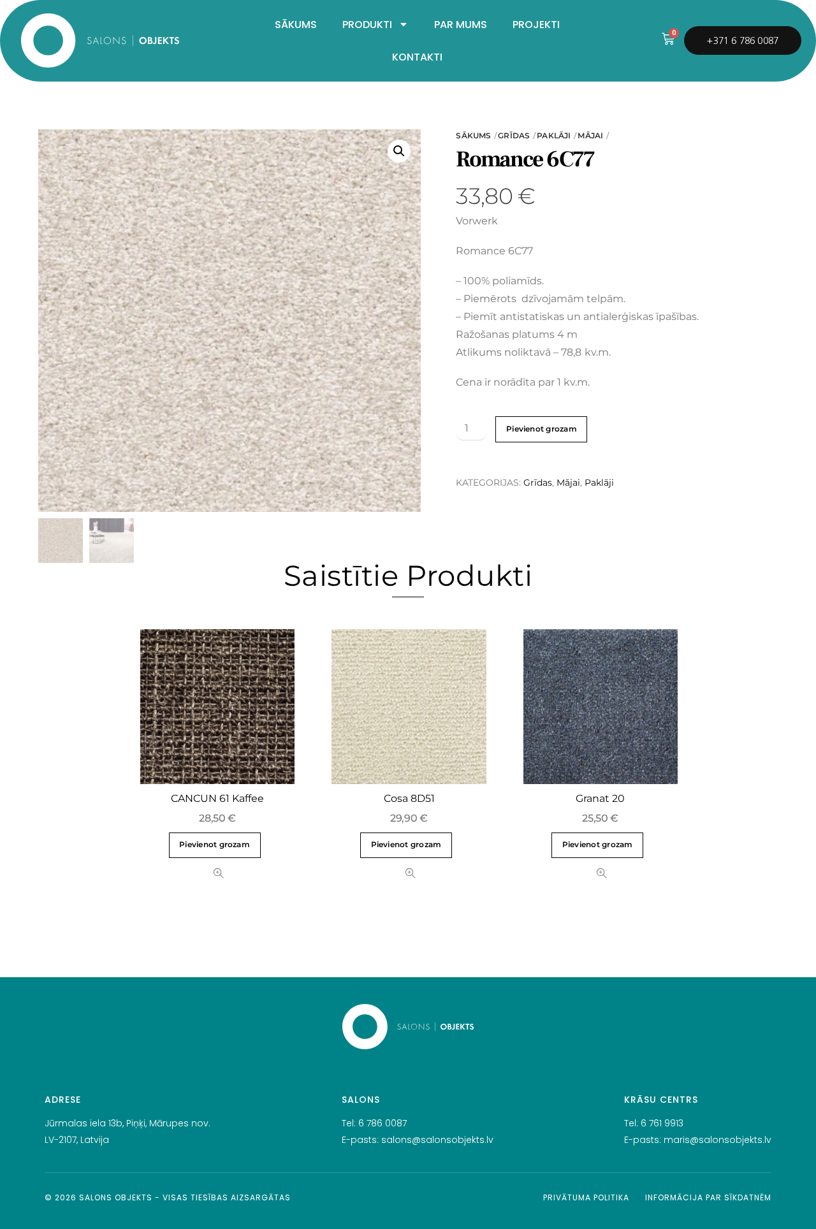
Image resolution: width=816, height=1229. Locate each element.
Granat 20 (600, 798)
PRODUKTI (367, 24)
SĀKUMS (296, 24)
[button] (399, 151)
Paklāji (554, 135)
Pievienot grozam (541, 429)
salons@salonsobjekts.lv (437, 1139)
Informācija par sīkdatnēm (708, 1197)
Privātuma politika (586, 1197)
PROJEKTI (536, 24)
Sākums (473, 135)
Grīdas (514, 135)
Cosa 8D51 (409, 798)
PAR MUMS (460, 24)
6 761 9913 (662, 1123)
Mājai (590, 135)
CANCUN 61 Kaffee (217, 798)
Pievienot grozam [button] (214, 844)
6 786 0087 (382, 1123)
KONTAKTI (417, 57)
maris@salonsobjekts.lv (717, 1139)
